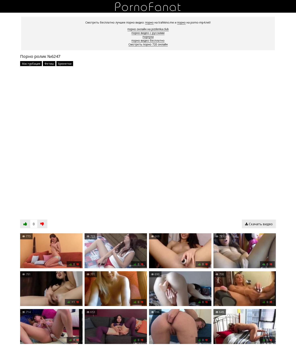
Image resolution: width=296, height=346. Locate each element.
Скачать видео (260, 224)
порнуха (148, 37)
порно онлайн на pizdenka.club (148, 29)
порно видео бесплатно (148, 40)
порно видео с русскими (148, 33)
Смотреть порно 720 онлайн (148, 44)
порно (149, 22)
